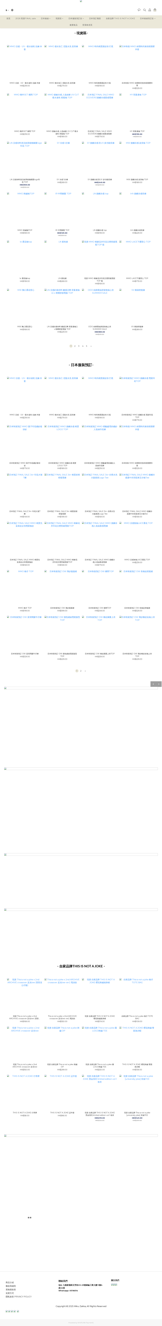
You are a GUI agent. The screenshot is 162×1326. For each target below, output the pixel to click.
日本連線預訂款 (147, 18)
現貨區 (59, 18)
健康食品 (73, 25)
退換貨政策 (11, 1289)
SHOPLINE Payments (86, 1323)
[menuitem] (71, 346)
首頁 (8, 18)
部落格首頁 (87, 25)
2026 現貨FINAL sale (25, 18)
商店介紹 (10, 1282)
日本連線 (45, 18)
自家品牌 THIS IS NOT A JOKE (120, 18)
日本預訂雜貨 (95, 18)
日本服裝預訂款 (75, 18)
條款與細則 (11, 1286)
